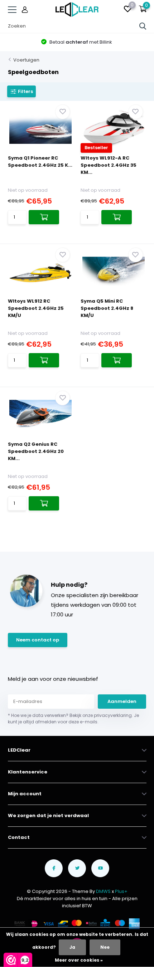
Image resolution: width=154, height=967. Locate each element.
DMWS (103, 891)
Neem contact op (37, 639)
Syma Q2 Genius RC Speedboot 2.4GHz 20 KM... (36, 451)
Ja (72, 947)
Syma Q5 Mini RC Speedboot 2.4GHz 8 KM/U (107, 308)
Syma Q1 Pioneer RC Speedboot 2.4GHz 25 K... (40, 162)
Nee (105, 947)
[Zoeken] (142, 26)
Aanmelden (121, 701)
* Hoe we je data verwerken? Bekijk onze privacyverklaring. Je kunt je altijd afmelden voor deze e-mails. (73, 718)
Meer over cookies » (79, 960)
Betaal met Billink (80, 42)
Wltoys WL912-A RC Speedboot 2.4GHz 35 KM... (108, 165)
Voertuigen (26, 60)
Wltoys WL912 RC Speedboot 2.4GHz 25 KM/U (36, 308)
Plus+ (121, 891)
